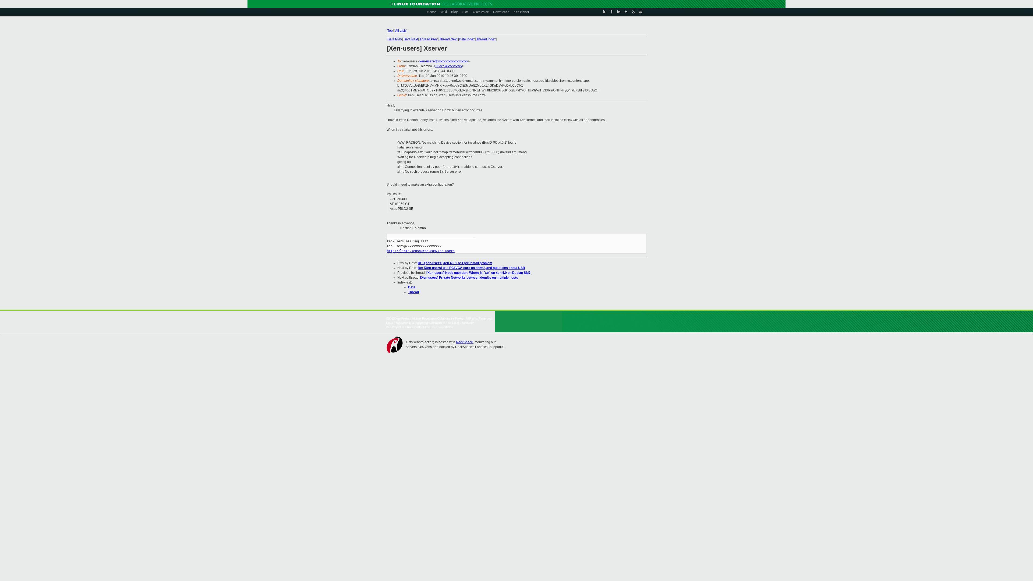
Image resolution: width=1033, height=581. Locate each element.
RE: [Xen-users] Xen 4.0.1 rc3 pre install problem (455, 263)
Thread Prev (429, 39)
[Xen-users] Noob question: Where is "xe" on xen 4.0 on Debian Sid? (478, 273)
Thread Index (486, 39)
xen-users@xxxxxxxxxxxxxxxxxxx (444, 61)
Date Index (467, 39)
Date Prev (394, 39)
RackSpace (464, 342)
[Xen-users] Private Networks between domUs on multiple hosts (469, 277)
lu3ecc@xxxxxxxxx (448, 66)
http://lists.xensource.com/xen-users (421, 251)
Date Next (411, 39)
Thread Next (448, 39)
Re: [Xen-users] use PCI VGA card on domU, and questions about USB (471, 268)
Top (390, 31)
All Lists (400, 31)
